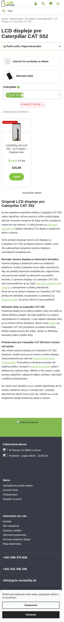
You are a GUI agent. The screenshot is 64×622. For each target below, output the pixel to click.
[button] (32, 61)
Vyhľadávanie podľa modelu (18, 485)
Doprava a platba (12, 530)
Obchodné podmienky (14, 535)
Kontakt (7, 521)
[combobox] (32, 94)
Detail (16, 176)
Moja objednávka (12, 544)
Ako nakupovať (11, 526)
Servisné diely (10, 490)
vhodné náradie (9, 299)
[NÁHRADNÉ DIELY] (16, 131)
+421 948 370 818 (15, 557)
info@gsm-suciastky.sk (19, 580)
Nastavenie (31, 605)
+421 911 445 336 (15, 569)
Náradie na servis (12, 499)
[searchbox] (25, 95)
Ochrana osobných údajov (17, 539)
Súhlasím (31, 614)
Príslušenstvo (10, 494)
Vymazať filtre (31, 104)
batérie (53, 323)
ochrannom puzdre (40, 366)
